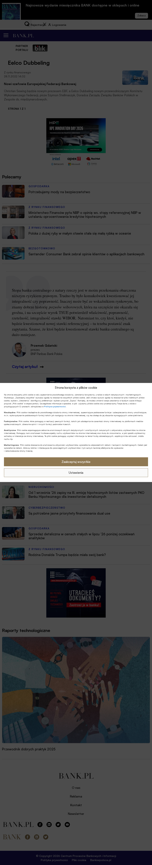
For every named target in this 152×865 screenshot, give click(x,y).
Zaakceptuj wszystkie (76, 462)
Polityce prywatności (55, 406)
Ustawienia (76, 473)
